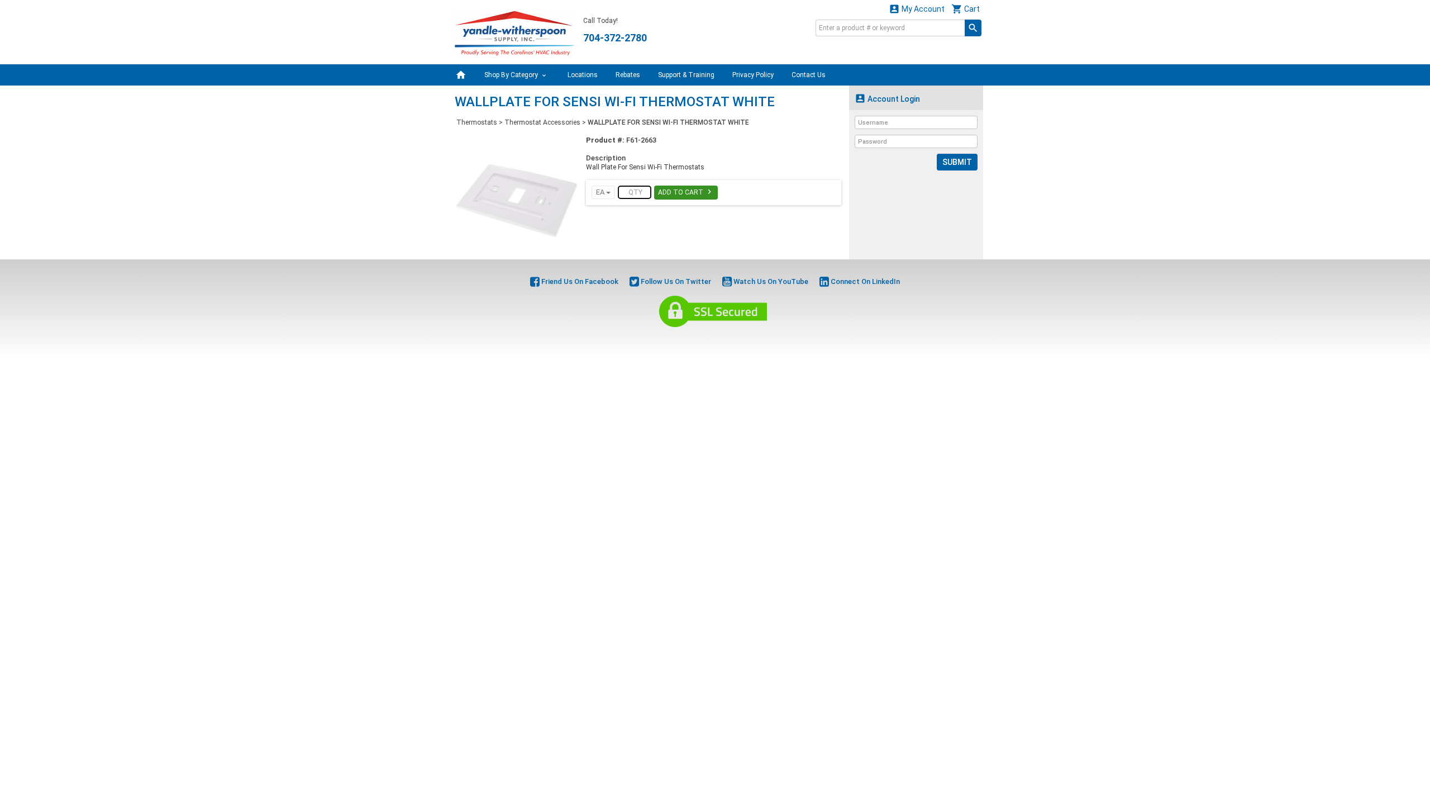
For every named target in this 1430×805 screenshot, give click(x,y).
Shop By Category (512, 75)
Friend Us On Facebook (579, 281)
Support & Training (686, 75)
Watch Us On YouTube (770, 281)
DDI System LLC (772, 340)
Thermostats (476, 122)
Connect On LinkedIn (864, 281)
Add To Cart (686, 191)
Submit (957, 162)
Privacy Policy (753, 75)
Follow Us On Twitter (675, 281)
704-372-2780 (615, 38)
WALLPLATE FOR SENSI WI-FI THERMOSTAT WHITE (668, 122)
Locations (583, 75)
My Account (917, 8)
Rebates (628, 75)
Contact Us (809, 75)
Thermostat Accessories (542, 122)
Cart (965, 8)
